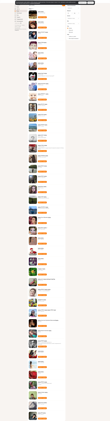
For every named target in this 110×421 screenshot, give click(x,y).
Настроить (90, 2)
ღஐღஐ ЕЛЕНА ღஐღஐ (42, 340)
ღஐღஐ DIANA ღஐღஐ (42, 176)
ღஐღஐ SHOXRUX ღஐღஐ (43, 207)
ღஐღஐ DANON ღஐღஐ (42, 124)
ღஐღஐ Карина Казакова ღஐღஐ (44, 330)
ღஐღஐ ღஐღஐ (41, 11)
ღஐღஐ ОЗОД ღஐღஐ (42, 42)
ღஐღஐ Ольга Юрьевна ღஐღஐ (44, 217)
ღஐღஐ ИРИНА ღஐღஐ (42, 382)
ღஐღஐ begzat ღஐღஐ (42, 73)
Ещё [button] (19, 26)
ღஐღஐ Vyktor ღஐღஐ (42, 135)
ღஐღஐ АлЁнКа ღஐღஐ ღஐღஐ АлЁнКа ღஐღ (47, 310)
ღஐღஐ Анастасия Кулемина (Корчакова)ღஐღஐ (48, 320)
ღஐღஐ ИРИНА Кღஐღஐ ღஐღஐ (44, 289)
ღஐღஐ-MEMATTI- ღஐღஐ (43, 93)
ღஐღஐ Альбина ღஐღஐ (42, 392)
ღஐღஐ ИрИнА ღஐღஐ (42, 165)
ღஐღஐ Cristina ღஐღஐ (42, 145)
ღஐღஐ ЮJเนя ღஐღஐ (42, 402)
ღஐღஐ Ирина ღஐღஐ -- (43, 227)
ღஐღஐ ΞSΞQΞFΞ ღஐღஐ (43, 32)
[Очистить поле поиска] (61, 5)
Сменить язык (17, 23)
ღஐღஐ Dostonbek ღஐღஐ (43, 83)
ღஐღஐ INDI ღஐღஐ (42, 412)
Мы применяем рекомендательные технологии (20, 29)
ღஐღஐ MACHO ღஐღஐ (42, 104)
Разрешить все (82, 2)
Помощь (23, 25)
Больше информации (35, 3)
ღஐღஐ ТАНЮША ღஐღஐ (43, 155)
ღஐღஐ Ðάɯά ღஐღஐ (42, 186)
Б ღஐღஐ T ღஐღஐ (41, 268)
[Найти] (63, 5)
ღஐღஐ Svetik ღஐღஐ (42, 196)
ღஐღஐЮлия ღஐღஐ (42, 299)
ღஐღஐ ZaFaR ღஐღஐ (42, 114)
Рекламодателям (18, 25)
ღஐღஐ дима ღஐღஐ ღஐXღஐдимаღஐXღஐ (46, 279)
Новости (16, 26)
